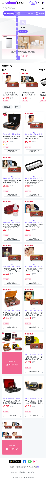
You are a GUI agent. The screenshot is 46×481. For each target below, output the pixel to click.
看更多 (17, 58)
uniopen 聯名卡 (27, 13)
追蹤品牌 (23, 31)
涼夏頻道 (17, 36)
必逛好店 (17, 40)
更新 (38, 467)
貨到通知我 (12, 415)
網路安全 (15, 477)
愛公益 (17, 54)
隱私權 (23, 477)
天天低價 (17, 31)
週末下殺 (17, 45)
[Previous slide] (3, 121)
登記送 (17, 18)
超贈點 (41, 13)
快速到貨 (17, 27)
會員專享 (17, 49)
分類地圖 (31, 477)
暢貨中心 (17, 23)
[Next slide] (20, 121)
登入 (33, 3)
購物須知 (31, 472)
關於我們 (22, 472)
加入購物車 (13, 151)
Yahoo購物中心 (14, 2)
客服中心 (14, 472)
